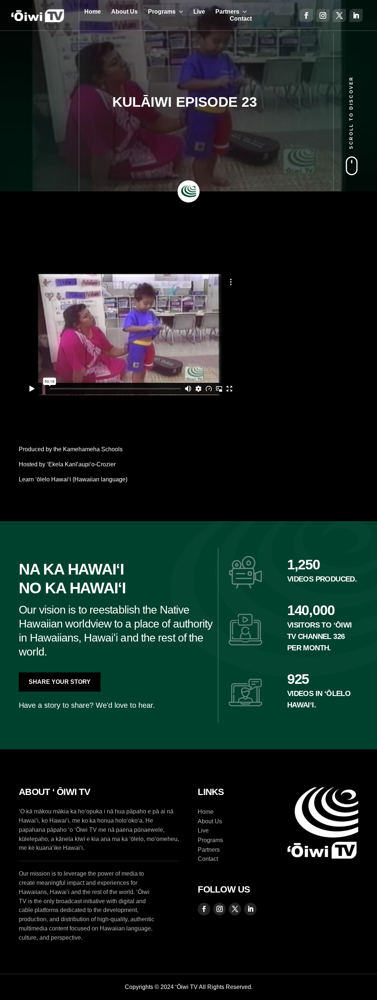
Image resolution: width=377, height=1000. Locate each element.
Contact (241, 18)
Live (199, 11)
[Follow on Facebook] (306, 15)
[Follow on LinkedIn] (356, 15)
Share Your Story (60, 682)
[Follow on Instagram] (323, 15)
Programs (162, 11)
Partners (227, 11)
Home (92, 11)
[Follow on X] (339, 15)
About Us (124, 11)
